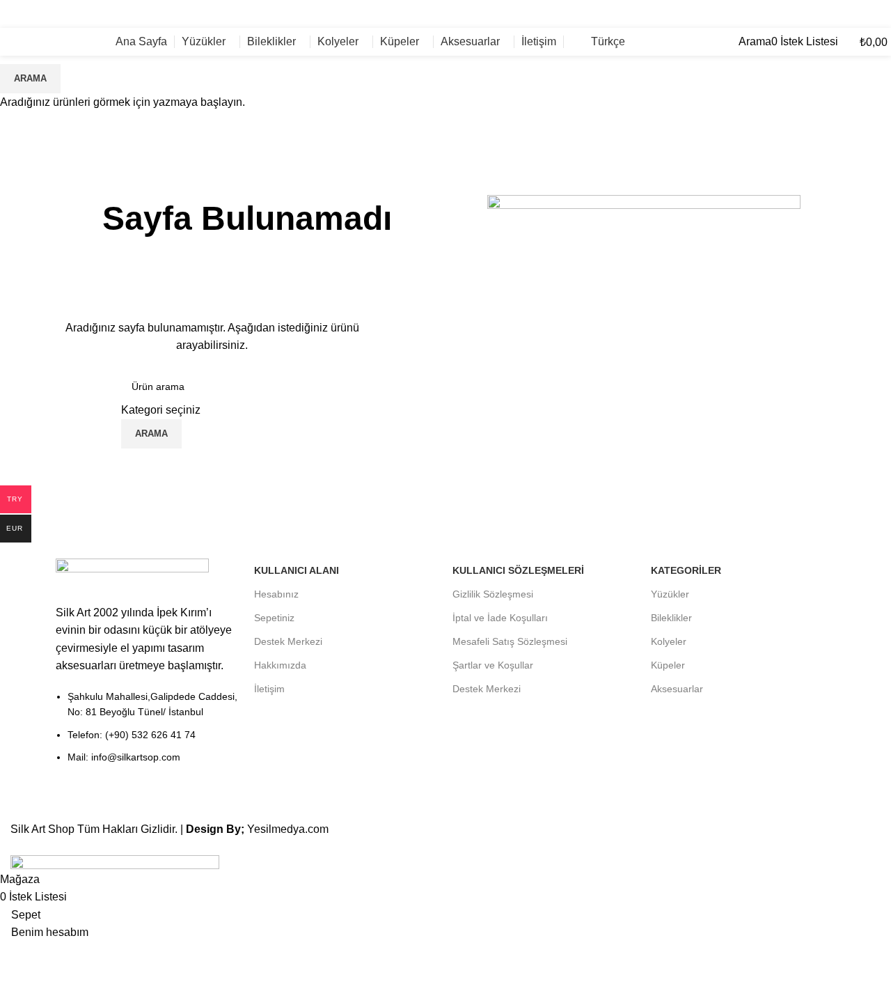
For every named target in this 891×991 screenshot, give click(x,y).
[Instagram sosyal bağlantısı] (879, 13)
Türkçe (608, 41)
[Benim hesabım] (734, 41)
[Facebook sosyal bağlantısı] (843, 13)
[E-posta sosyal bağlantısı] (860, 13)
